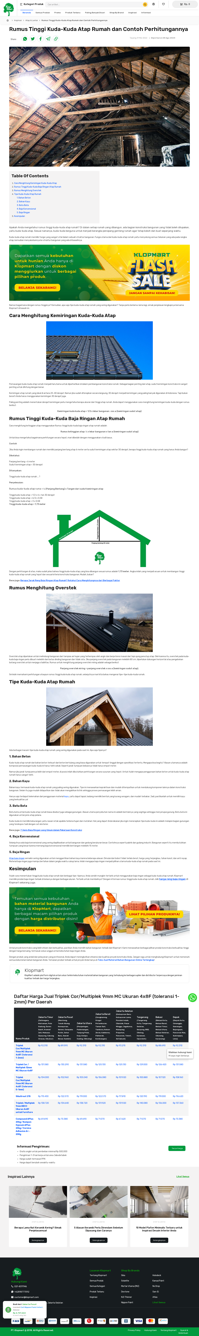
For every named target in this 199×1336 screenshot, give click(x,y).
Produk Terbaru (97, 1291)
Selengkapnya (38, 1240)
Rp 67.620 (121, 1119)
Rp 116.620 (178, 1096)
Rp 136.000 (161, 1103)
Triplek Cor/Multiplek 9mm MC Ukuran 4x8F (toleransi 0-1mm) (24, 1083)
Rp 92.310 (43, 1045)
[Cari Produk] (145, 4)
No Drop (156, 1286)
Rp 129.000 (142, 1064)
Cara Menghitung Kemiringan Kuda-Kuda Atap (35, 183)
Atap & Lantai (31, 20)
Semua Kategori (97, 1286)
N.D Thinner (126, 1297)
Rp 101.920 (121, 1077)
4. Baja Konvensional (26, 209)
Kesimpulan (19, 216)
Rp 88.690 (160, 1045)
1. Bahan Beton (24, 198)
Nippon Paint (127, 1302)
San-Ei (156, 1291)
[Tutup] (43, 1303)
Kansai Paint (158, 1281)
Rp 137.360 (178, 1103)
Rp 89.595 (63, 1045)
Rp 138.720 (43, 1103)
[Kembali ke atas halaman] (185, 1125)
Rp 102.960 (63, 1077)
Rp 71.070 (100, 1119)
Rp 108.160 (178, 1077)
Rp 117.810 (121, 1096)
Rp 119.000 (82, 1096)
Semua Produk (96, 1281)
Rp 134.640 (63, 1103)
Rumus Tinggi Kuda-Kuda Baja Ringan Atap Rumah (37, 187)
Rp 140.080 (142, 1103)
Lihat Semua (182, 1176)
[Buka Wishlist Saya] (164, 4)
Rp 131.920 (100, 1103)
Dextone (125, 1291)
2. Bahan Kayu (23, 201)
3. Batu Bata (23, 205)
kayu (66, 796)
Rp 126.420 (161, 1064)
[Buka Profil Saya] (154, 4)
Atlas (155, 1297)
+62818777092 (21, 1292)
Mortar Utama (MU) (130, 1286)
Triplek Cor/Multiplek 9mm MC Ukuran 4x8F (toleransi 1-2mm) (24, 1051)
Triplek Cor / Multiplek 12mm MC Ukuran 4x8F (24, 1067)
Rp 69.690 (43, 1119)
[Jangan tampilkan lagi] (40, 1303)
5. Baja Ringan (23, 212)
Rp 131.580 (43, 1064)
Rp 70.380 (63, 1119)
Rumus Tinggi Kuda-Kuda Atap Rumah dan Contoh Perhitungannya (74, 20)
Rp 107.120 (160, 1077)
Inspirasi (18, 20)
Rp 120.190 (142, 1096)
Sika (123, 1275)
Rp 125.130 (100, 1064)
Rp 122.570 (63, 1096)
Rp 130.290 (63, 1064)
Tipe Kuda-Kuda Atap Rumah (27, 194)
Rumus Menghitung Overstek (27, 190)
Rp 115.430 (43, 1096)
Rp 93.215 (120, 1045)
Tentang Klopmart (98, 1275)
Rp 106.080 (100, 1077)
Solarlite (125, 1281)
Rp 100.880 (142, 1077)
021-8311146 (20, 1286)
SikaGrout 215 (23, 1096)
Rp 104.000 (43, 1077)
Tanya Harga (177, 1148)
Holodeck (157, 1275)
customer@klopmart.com (26, 1297)
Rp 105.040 (82, 1077)
